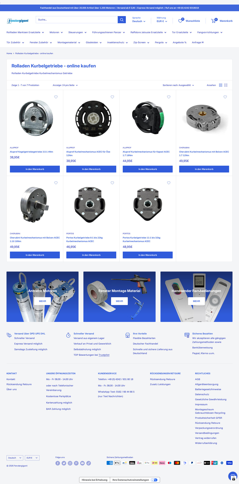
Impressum (201, 404)
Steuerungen (75, 32)
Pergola (159, 42)
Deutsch (12, 457)
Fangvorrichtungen (208, 32)
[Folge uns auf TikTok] (88, 463)
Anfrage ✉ (198, 42)
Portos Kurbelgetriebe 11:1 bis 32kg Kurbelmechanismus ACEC (141, 239)
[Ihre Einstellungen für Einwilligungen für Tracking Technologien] (233, 478)
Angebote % (179, 42)
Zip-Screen (139, 42)
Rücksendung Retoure (19, 384)
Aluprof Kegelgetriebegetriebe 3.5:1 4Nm (31, 151)
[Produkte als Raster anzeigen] (220, 85)
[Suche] (122, 19)
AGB (197, 379)
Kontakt (11, 379)
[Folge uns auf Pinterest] (76, 463)
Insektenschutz (115, 42)
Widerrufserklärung (206, 443)
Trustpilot (104, 354)
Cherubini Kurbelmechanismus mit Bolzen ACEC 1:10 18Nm (35, 239)
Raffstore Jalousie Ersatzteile (147, 32)
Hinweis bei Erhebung (94, 479)
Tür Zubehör (13, 42)
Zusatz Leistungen (160, 384)
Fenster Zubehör (39, 42)
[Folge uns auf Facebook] (57, 463)
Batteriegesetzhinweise (208, 389)
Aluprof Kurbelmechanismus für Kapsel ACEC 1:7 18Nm (146, 153)
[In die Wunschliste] (56, 97)
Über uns (12, 389)
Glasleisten (92, 42)
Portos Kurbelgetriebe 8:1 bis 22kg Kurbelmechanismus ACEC (84, 239)
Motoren (54, 32)
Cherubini (184, 147)
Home (9, 53)
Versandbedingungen (207, 432)
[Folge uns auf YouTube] (82, 463)
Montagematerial (67, 42)
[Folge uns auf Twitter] (64, 463)
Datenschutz (202, 394)
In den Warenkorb (35, 169)
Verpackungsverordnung (209, 427)
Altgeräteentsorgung (206, 384)
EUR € (29, 457)
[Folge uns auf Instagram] (70, 463)
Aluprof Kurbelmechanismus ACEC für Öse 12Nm (88, 153)
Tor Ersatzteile (180, 32)
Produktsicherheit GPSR (208, 417)
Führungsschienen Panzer (106, 32)
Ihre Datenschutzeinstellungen (131, 479)
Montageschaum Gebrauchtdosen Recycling (210, 411)
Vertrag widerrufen (205, 437)
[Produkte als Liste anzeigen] (226, 85)
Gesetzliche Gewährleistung (210, 399)
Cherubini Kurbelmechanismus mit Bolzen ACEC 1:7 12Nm (204, 153)
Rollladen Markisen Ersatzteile (23, 32)
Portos (70, 233)
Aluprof (14, 147)
